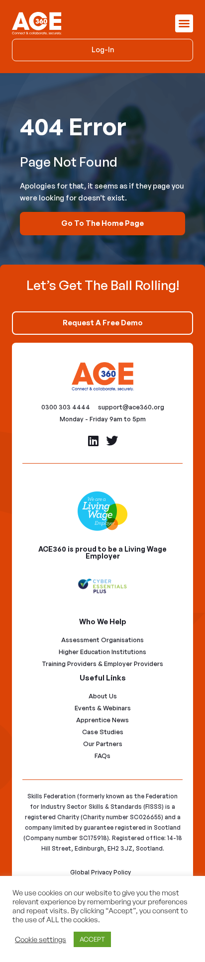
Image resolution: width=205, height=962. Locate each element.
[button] (184, 23)
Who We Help (102, 621)
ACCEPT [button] (92, 939)
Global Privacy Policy (100, 872)
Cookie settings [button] (40, 939)
